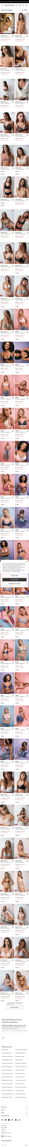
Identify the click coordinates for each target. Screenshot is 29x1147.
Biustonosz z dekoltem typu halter (21, 1066)
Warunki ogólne (4, 1127)
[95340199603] (13, 409)
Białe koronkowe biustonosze (8, 1080)
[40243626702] (28, 146)
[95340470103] (13, 343)
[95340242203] (28, 640)
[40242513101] (28, 971)
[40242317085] (28, 872)
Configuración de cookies (6, 1132)
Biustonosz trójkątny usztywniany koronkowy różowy (6, 498)
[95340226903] (28, 376)
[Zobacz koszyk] (26, 5)
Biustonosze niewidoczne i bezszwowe (8, 1090)
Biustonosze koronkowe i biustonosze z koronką (8, 1076)
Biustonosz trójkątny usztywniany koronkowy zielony (20, 663)
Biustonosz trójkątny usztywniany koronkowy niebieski (20, 630)
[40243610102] (13, 178)
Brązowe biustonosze (20, 1070)
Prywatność (3, 1129)
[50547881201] (13, 971)
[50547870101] (28, 773)
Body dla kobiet (5, 1049)
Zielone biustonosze (19, 1090)
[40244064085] (28, 244)
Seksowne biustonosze (20, 1093)
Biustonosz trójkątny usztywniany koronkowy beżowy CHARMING (6, 829)
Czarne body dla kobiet (7, 1053)
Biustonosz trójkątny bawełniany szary (6, 399)
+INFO (18, 571)
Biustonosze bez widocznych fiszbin (21, 1087)
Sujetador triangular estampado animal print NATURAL (6, 266)
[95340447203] (28, 475)
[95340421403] (28, 707)
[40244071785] (28, 277)
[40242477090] (13, 938)
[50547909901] (13, 773)
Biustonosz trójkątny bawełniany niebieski (6, 597)
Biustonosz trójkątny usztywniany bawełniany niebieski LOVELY (6, 994)
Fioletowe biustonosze (20, 1073)
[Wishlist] (23, 5)
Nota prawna (3, 1125)
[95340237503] (28, 673)
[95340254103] (28, 541)
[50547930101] (28, 806)
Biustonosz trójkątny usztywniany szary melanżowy (6, 465)
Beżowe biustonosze (19, 1056)
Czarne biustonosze (19, 1076)
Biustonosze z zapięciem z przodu (21, 1063)
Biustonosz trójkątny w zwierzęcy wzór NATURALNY (6, 928)
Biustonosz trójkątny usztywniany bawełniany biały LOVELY (6, 795)
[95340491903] (13, 673)
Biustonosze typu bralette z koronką (8, 1073)
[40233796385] (13, 47)
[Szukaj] (16, 5)
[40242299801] (13, 905)
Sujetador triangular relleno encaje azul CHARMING (20, 299)
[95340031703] (28, 442)
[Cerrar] (26, 561)
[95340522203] (28, 508)
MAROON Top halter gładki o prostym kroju (20, 70)
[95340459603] (28, 310)
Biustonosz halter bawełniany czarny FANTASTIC (20, 829)
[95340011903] (13, 508)
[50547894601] (13, 839)
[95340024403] (13, 442)
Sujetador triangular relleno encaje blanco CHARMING (6, 299)
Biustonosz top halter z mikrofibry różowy (6, 169)
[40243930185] (13, 113)
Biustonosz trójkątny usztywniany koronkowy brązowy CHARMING (6, 895)
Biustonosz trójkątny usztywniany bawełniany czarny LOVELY (20, 795)
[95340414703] (28, 409)
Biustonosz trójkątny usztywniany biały (20, 332)
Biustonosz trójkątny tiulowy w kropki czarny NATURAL (20, 103)
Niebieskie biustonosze (20, 1053)
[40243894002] (28, 211)
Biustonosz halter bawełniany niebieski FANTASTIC (20, 961)
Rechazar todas (14, 575)
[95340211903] (13, 640)
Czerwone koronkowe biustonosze (8, 1083)
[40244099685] (13, 277)
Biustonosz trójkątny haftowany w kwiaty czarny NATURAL (20, 136)
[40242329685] (13, 806)
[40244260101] (13, 80)
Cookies (2, 1131)
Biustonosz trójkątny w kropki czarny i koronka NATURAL (6, 103)
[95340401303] (28, 740)
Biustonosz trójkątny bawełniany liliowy (6, 729)
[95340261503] (28, 607)
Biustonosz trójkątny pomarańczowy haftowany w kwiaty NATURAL (6, 70)
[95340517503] (13, 707)
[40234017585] (13, 14)
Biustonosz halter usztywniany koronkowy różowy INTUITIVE (6, 961)
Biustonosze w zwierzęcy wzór (21, 1097)
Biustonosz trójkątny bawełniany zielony (20, 531)
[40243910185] (28, 113)
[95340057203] (13, 607)
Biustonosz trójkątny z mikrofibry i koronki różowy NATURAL (20, 862)
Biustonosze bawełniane (7, 1066)
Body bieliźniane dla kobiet (21, 1049)
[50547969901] (28, 905)
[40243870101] (28, 80)
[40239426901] (28, 47)
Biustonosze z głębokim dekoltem (8, 1087)
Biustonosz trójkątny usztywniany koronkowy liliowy (20, 696)
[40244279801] (13, 244)
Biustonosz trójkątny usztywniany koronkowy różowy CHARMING (20, 895)
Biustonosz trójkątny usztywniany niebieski (6, 531)
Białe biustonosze (19, 1059)
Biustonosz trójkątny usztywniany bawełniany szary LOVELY (6, 862)
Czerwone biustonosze (20, 1080)
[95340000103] (28, 343)
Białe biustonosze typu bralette (8, 1070)
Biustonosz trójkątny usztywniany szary (20, 432)
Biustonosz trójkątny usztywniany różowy (20, 498)
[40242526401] (28, 839)
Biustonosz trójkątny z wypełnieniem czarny (20, 365)
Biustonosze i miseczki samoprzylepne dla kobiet (8, 1063)
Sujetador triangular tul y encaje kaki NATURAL (6, 233)
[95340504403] (13, 376)
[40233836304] (28, 14)
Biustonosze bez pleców (7, 1097)
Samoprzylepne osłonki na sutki (8, 1059)
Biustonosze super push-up (8, 1093)
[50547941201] (28, 938)
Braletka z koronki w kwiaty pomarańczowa (20, 37)
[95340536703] (13, 541)
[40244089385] (13, 310)
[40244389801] (13, 211)
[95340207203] (13, 475)
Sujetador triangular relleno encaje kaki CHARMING (6, 332)
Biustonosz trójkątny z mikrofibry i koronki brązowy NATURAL (20, 994)
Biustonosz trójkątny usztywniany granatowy (20, 762)
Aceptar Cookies (14, 579)
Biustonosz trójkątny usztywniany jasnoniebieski (20, 465)
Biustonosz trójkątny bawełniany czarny (6, 365)
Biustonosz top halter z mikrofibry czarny (6, 200)
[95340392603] (13, 740)
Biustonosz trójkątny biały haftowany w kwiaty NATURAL (20, 200)
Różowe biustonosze (19, 1083)
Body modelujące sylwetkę (7, 1056)
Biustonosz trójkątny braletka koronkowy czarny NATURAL (6, 136)
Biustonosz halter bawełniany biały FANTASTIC (20, 928)
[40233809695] (28, 178)
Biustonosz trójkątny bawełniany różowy (20, 597)
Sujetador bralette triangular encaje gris (20, 233)
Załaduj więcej (14, 1007)
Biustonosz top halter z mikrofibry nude (20, 169)
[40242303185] (13, 872)
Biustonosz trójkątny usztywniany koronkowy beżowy (6, 432)
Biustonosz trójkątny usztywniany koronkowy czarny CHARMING (20, 266)
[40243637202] (13, 146)
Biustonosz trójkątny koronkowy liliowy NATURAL (6, 37)
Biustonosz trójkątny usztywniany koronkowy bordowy (20, 399)
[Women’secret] (9, 5)
